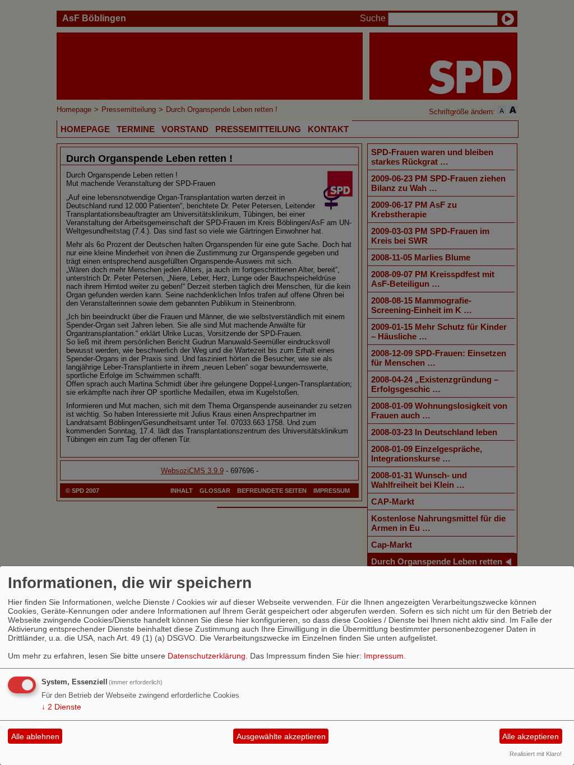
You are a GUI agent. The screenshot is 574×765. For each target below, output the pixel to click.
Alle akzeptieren (530, 736)
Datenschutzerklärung (207, 655)
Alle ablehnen (35, 736)
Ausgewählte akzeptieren (281, 736)
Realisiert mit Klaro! (536, 753)
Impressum (384, 655)
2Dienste (61, 706)
